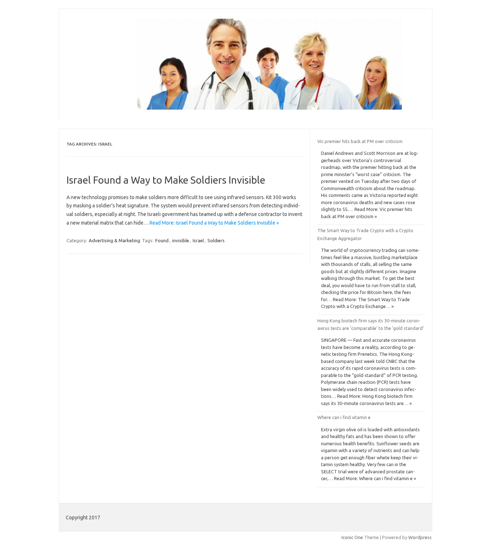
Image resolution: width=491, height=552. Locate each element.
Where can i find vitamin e (344, 417)
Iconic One (352, 537)
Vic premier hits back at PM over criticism (360, 141)
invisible (180, 240)
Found (162, 240)
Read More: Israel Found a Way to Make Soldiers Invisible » (214, 223)
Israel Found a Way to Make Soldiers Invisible (165, 179)
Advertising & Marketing (114, 240)
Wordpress (420, 537)
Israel (198, 240)
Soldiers (216, 240)
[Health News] (233, 108)
